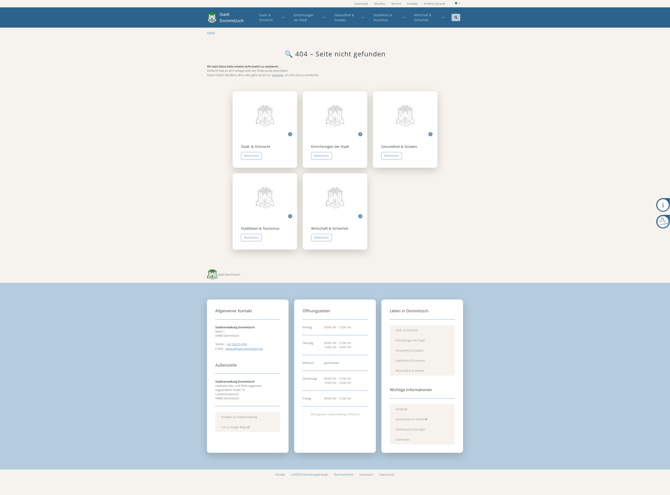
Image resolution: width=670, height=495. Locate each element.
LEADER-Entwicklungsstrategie (309, 474)
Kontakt (280, 474)
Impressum (366, 474)
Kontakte (412, 4)
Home (211, 33)
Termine (396, 4)
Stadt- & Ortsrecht (266, 17)
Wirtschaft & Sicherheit (422, 17)
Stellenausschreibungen (410, 429)
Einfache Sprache (434, 4)
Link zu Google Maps (234, 427)
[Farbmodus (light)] (457, 3)
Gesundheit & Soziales (344, 17)
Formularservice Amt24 (410, 419)
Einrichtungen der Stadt (304, 17)
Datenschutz (386, 474)
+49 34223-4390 (236, 344)
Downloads (361, 4)
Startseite (278, 75)
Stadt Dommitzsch (231, 17)
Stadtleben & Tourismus (382, 17)
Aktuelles (379, 4)
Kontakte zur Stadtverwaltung (239, 417)
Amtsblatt (401, 409)
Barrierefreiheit (343, 474)
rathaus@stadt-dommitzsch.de (244, 349)
